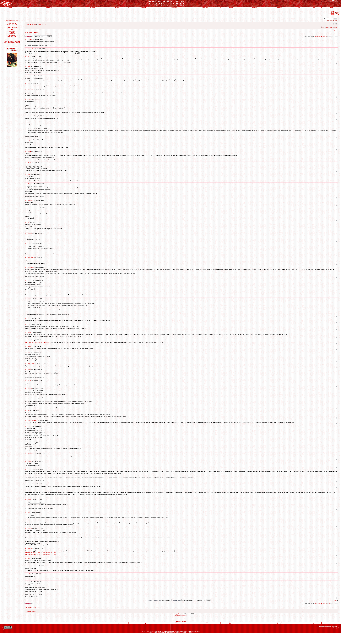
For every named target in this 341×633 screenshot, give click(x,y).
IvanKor (30, 39)
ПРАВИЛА (12, 31)
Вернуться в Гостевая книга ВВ (33, 607)
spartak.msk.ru (191, 631)
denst (29, 558)
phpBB (177, 614)
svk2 (29, 174)
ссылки (331, 7)
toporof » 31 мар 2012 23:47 (37, 211)
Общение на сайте (31, 24)
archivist (30, 461)
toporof (29, 298)
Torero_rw (30, 200)
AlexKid (30, 99)
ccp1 (29, 340)
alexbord (30, 233)
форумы (231, 7)
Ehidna (29, 332)
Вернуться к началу (336, 46)
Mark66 (30, 346)
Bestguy (30, 280)
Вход (335, 27)
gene (29, 410)
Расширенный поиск (332, 20)
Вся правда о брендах (181, 621)
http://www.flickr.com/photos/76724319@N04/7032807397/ (40, 554)
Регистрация (329, 27)
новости (10, 7)
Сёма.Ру (335, 627)
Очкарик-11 (31, 48)
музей (314, 7)
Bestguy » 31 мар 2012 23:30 (37, 502)
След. (335, 600)
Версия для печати (336, 23)
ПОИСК (12, 32)
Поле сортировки (177, 600)
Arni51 (29, 83)
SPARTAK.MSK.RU (151, 631)
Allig (29, 324)
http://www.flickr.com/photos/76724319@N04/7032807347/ (40, 552)
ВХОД (12, 30)
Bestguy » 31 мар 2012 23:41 (37, 301)
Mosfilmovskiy (31, 257)
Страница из (320, 36)
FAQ (323, 27)
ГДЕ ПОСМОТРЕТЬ (12, 27)
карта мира (144, 7)
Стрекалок (30, 116)
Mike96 (30, 122)
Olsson (29, 151)
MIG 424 (30, 162)
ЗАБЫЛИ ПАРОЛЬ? (12, 36)
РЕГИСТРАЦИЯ (12, 35)
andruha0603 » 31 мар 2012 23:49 (38, 125)
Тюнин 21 (30, 566)
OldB (29, 56)
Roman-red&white (32, 420)
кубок (71, 7)
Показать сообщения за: (154, 600)
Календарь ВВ (334, 30)
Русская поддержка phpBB (181, 615)
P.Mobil (30, 243)
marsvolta (30, 490)
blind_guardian (31, 363)
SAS (29, 66)
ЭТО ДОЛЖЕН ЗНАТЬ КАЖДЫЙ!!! (12, 24)
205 (336, 36)
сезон (28, 7)
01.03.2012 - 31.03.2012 (32, 33)
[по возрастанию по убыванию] (203, 600)
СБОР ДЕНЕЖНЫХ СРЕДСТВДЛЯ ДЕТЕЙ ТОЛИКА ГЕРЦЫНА (12, 42)
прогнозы (254, 7)
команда (117, 7)
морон (29, 369)
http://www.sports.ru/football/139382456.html (37, 342)
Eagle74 (30, 140)
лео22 (29, 380)
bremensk (30, 75)
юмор (299, 7)
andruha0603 (31, 89)
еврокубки (92, 7)
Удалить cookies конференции (313, 611)
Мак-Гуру (30, 183)
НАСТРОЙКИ (12, 34)
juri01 (29, 573)
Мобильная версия (334, 23)
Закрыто (26, 35)
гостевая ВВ (205, 7)
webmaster (334, 626)
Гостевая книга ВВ (41, 24)
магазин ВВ (174, 7)
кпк (28, 318)
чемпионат (49, 7)
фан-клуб (279, 7)
